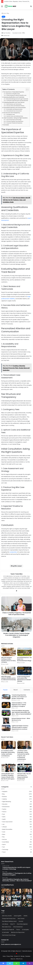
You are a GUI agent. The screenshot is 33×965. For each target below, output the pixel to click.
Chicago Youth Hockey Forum (8, 918)
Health (4, 819)
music (3, 831)
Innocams (21, 921)
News (3, 834)
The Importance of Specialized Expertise (13, 92)
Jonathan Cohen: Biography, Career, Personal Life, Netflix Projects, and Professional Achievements (23, 755)
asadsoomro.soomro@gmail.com (12, 944)
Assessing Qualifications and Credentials (13, 97)
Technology (5, 849)
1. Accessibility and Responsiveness (14, 109)
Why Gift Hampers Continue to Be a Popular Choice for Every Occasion (8, 660)
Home (4, 13)
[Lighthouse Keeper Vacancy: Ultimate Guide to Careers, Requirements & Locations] (6, 728)
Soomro (30, 951)
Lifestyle (4, 826)
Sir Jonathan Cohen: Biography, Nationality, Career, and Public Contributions (8, 753)
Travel (3, 852)
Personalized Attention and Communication (14, 107)
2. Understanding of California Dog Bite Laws (16, 95)
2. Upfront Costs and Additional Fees (14, 116)
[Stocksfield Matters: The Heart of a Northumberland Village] (24, 652)
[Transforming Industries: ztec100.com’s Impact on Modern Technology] (6, 696)
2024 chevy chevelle (7, 915)
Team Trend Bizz (6, 33)
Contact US (17, 956)
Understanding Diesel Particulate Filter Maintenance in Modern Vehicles (24, 679)
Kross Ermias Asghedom (22, 924)
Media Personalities (7, 829)
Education (4, 804)
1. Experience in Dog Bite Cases (12, 93)
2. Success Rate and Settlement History (15, 105)
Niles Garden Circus (6, 926)
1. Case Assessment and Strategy (13, 119)
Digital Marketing (6, 801)
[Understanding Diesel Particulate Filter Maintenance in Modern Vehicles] (24, 671)
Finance (4, 811)
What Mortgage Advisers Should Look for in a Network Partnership (8, 678)
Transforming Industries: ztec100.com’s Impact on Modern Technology (19, 696)
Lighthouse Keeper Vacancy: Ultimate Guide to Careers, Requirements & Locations (20, 727)
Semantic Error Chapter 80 (8, 929)
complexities (13, 552)
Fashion (4, 809)
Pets (3, 837)
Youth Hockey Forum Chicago (8, 935)
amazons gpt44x (17, 915)
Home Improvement (7, 821)
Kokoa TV (12, 924)
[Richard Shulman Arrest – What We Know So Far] (6, 721)
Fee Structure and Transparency (11, 112)
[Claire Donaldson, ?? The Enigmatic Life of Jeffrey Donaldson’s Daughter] (6, 705)
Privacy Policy (9, 956)
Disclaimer (27, 956)
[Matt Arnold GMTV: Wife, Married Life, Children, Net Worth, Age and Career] (27, 904)
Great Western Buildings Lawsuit (9, 921)
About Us (13, 958)
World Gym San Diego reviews (18, 932)
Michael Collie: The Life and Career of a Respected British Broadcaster (24, 776)
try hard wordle (5, 932)
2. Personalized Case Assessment (14, 111)
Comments (27, 690)
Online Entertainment (18, 926)
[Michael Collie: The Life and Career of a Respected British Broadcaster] (24, 768)
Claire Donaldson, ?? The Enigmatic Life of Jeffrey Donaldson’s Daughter (19, 704)
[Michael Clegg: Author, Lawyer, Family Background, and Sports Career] (6, 904)
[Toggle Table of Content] (26, 89)
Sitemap (23, 956)
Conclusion (6, 124)
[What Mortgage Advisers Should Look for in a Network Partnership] (8, 671)
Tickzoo (18, 929)
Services (4, 839)
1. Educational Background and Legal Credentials (16, 98)
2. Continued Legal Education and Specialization (17, 100)
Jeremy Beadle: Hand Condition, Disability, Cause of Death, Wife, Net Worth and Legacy (7, 776)
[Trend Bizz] (10, 6)
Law (3, 824)
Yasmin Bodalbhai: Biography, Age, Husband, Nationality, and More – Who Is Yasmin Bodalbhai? (21, 712)
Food (3, 814)
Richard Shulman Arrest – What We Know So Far (21, 719)
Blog (8, 13)
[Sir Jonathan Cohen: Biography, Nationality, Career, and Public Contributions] (8, 745)
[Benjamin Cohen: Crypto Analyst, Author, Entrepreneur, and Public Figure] (27, 898)
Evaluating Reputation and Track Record (13, 102)
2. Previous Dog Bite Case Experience (14, 121)
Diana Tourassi (21, 918)
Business (4, 796)
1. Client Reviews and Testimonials (13, 104)
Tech (3, 847)
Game (3, 816)
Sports (4, 844)
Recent (16, 690)
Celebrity (4, 799)
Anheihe (25, 915)
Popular (5, 690)
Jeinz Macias (5, 924)
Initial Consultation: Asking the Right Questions (15, 118)
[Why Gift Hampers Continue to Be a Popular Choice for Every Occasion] (8, 652)
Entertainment (6, 806)
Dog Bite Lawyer (17, 566)
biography (4, 791)
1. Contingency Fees (10, 114)
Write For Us (19, 958)
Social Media (5, 842)
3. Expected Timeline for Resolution (14, 123)
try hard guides (25, 929)
